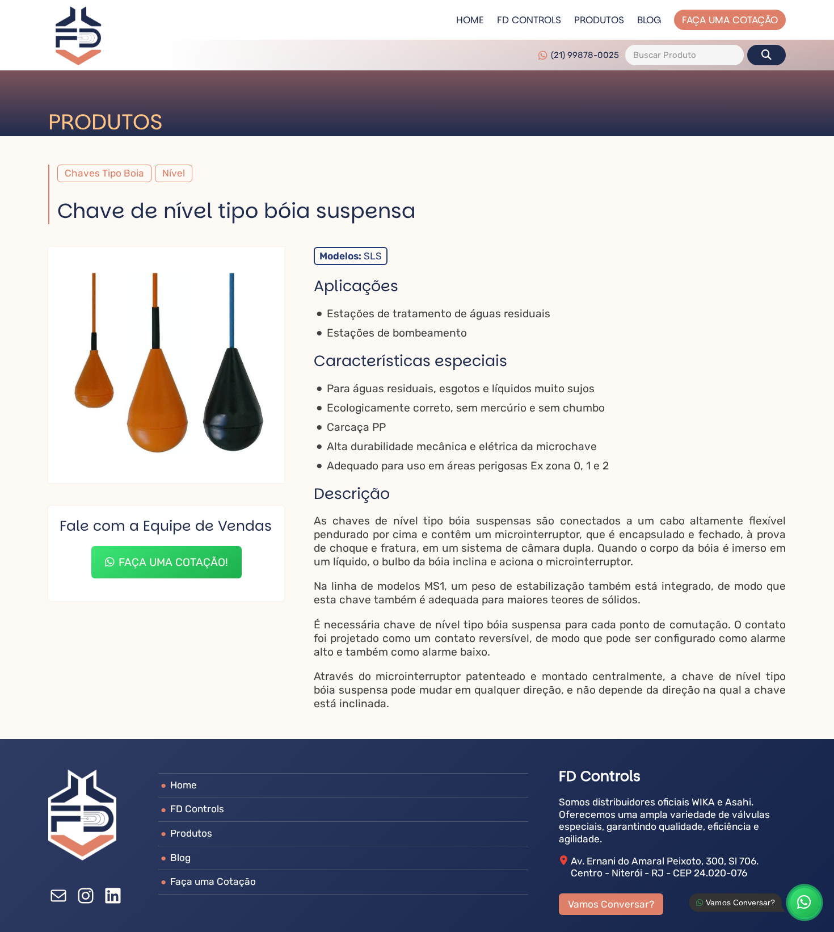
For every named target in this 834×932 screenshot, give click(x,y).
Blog (649, 20)
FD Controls (529, 20)
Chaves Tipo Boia (104, 173)
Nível (173, 173)
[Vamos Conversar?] (805, 903)
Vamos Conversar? (611, 904)
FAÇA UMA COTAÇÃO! (173, 562)
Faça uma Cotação (730, 20)
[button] (766, 55)
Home (470, 20)
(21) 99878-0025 (585, 54)
